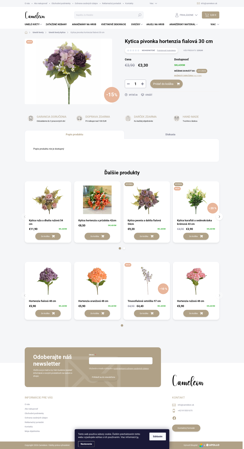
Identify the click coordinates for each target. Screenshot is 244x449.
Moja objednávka (32, 431)
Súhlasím (157, 436)
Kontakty (129, 3)
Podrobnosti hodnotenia (166, 50)
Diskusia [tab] (170, 134)
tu (137, 437)
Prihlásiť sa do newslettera (103, 377)
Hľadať (140, 15)
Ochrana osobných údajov (86, 3)
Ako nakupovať (40, 3)
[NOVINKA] (147, 200)
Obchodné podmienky (61, 3)
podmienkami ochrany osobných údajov (131, 368)
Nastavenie (86, 444)
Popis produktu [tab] (74, 134)
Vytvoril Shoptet (191, 445)
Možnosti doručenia (188, 76)
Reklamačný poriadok (111, 3)
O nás (27, 3)
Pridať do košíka (163, 84)
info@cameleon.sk (186, 405)
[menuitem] (34, 24)
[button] (120, 248)
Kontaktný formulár (186, 428)
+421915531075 (185, 410)
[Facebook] (174, 418)
